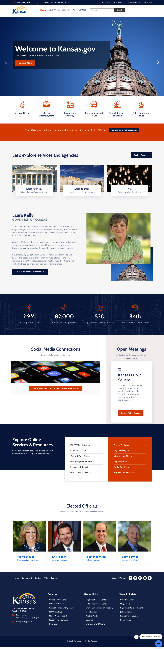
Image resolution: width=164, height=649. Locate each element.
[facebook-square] (130, 578)
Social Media (125, 620)
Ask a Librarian (91, 612)
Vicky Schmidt (25, 557)
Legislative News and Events (132, 608)
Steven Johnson (96, 557)
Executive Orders (127, 600)
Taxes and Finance (23, 113)
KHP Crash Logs (55, 612)
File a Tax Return (78, 450)
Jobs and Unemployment (46, 114)
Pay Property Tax (122, 450)
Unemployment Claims (95, 624)
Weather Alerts (92, 616)
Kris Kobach (59, 557)
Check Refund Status (80, 456)
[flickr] (150, 578)
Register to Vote (122, 461)
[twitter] (135, 578)
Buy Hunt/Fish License (124, 472)
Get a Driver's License (80, 472)
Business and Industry (70, 114)
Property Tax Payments (58, 620)
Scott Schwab (130, 557)
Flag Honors (125, 604)
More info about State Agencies (33, 192)
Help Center (54, 624)
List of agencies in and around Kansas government (56, 388)
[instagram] (140, 578)
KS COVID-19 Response (81, 445)
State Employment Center (96, 604)
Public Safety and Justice (141, 114)
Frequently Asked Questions (129, 192)
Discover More (25, 63)
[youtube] (145, 578)
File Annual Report (79, 467)
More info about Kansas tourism (81, 192)
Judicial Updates (126, 612)
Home (43, 9)
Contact (82, 10)
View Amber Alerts (123, 456)
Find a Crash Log (121, 467)
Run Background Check (81, 461)
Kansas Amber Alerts (57, 600)
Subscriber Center (56, 604)
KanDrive (89, 620)
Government (54, 10)
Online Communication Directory (99, 608)
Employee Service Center (96, 600)
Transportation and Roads (94, 114)
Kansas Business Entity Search (61, 608)
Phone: (25, 622)
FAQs (74, 10)
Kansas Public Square (130, 413)
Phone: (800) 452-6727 (24, 2)
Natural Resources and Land (117, 114)
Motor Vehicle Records (58, 616)
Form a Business (121, 445)
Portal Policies (91, 641)
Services (65, 10)
